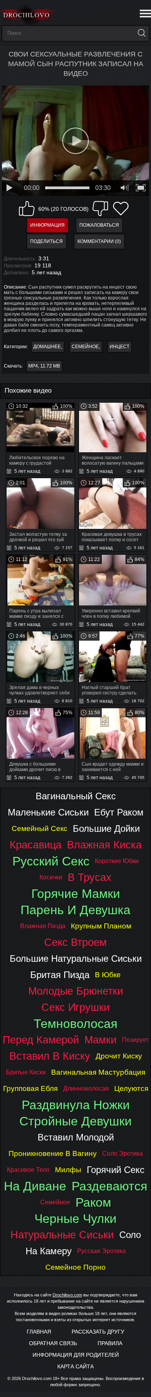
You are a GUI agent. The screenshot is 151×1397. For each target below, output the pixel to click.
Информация (47, 225)
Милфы (68, 1170)
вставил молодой (76, 1137)
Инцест (119, 346)
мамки (100, 1040)
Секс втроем (75, 942)
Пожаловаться (99, 225)
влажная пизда (42, 926)
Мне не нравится (100, 208)
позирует (135, 1039)
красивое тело (28, 1169)
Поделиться (46, 241)
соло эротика (122, 1153)
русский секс (50, 861)
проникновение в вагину (53, 1153)
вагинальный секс (76, 796)
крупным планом (101, 926)
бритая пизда (59, 975)
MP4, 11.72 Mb (44, 366)
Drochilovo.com (67, 1295)
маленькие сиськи (48, 812)
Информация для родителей (76, 1355)
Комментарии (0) (99, 241)
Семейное (85, 346)
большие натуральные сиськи (76, 958)
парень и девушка (75, 910)
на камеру (49, 1251)
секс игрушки (75, 1007)
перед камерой (41, 1040)
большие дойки (106, 828)
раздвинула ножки (76, 1105)
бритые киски (26, 1072)
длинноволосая (86, 1088)
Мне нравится (26, 208)
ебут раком (119, 812)
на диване (35, 1186)
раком (93, 1202)
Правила (110, 1343)
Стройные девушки (75, 1121)
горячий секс (115, 1169)
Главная (39, 1332)
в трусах (90, 877)
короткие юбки (117, 861)
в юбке (108, 975)
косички (50, 877)
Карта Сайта (75, 1366)
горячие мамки (75, 893)
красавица (36, 845)
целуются (131, 1088)
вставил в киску (49, 1056)
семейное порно (75, 1267)
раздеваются (109, 1186)
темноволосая (75, 1023)
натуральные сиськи (62, 1235)
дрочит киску (119, 1056)
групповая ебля (30, 1088)
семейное (55, 1202)
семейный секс (39, 828)
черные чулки (75, 1218)
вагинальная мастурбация (98, 1072)
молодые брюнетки (75, 991)
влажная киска (104, 845)
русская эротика (101, 1251)
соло (130, 1234)
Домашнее (47, 346)
